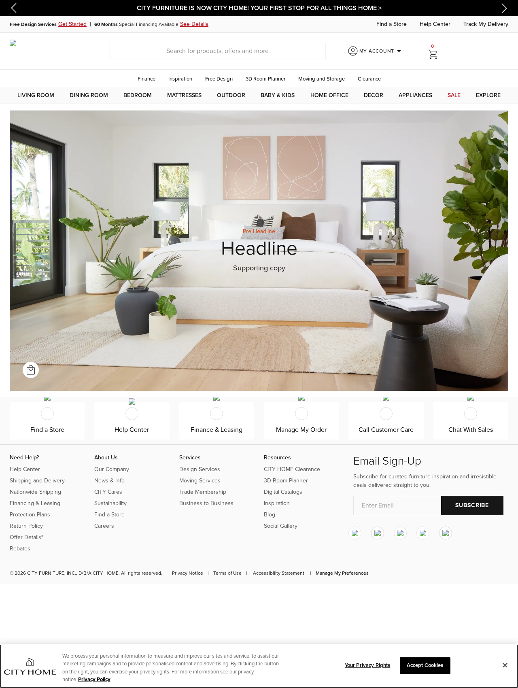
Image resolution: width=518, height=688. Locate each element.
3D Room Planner (265, 79)
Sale (454, 95)
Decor (373, 95)
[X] (400, 533)
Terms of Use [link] (227, 573)
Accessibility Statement (278, 573)
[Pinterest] (423, 533)
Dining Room (89, 95)
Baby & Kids (278, 95)
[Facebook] (377, 533)
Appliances (415, 95)
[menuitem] (36, 95)
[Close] (505, 665)
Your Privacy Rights (367, 665)
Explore (488, 95)
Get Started (72, 24)
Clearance (369, 79)
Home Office (329, 95)
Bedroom (137, 95)
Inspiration (180, 79)
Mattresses (184, 95)
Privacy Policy (94, 679)
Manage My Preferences (342, 573)
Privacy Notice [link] (187, 573)
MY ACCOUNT (381, 51)
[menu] (259, 95)
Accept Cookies (425, 665)
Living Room (35, 95)
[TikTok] (445, 533)
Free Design (219, 79)
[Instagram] (355, 533)
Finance (146, 79)
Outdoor (231, 95)
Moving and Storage (321, 79)
